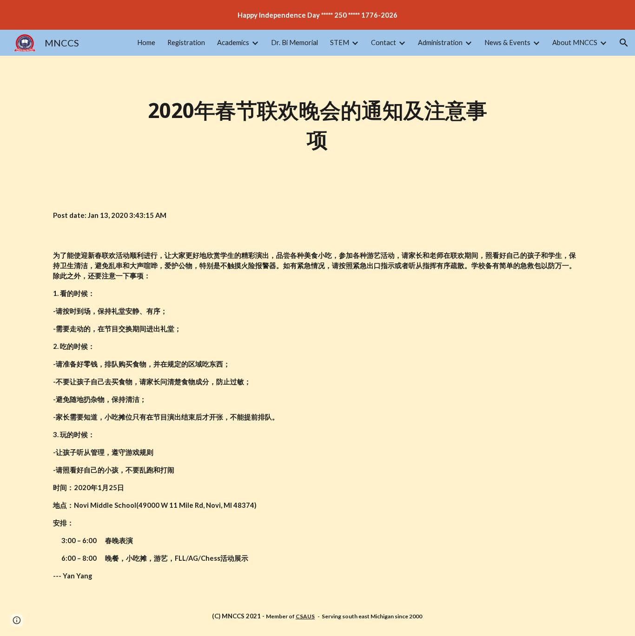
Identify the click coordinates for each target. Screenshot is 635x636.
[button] (624, 43)
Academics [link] (233, 42)
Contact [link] (383, 42)
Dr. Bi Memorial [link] (294, 42)
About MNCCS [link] (574, 42)
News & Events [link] (507, 42)
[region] (317, 15)
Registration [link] (186, 42)
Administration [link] (440, 42)
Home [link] (146, 42)
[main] (317, 125)
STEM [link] (339, 42)
